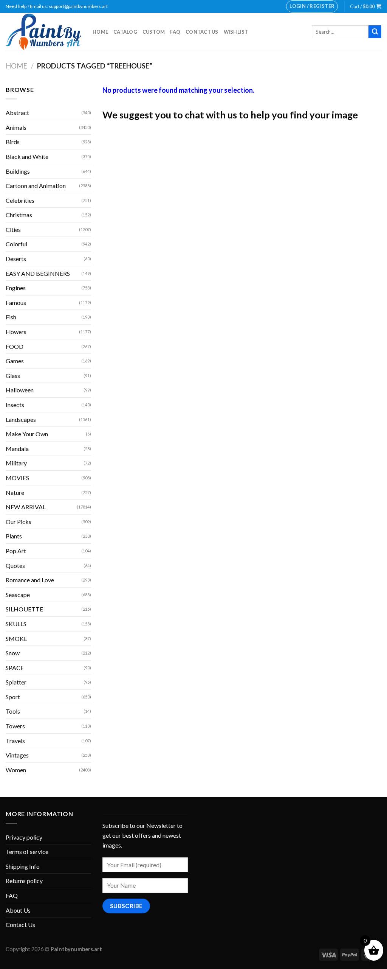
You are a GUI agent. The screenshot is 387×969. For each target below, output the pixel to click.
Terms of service (27, 851)
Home (100, 32)
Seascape (18, 594)
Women (16, 769)
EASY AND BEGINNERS (38, 273)
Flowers (16, 331)
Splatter (16, 682)
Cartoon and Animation (36, 185)
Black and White (27, 156)
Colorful (16, 243)
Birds (13, 141)
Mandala (17, 448)
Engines (16, 287)
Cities (13, 229)
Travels (15, 740)
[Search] (374, 31)
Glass (13, 375)
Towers (15, 725)
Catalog (125, 32)
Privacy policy (24, 837)
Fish (11, 316)
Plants (14, 536)
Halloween (20, 390)
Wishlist (236, 32)
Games (15, 360)
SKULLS (16, 623)
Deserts (16, 258)
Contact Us (202, 32)
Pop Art (16, 550)
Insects (15, 404)
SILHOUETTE (24, 609)
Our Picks (18, 521)
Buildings (18, 171)
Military (16, 463)
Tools (13, 711)
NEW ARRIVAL (26, 506)
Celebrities (20, 200)
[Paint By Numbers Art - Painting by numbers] (43, 32)
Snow (13, 652)
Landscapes (21, 419)
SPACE (15, 667)
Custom (153, 32)
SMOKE (16, 638)
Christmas (19, 214)
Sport (13, 696)
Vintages (17, 755)
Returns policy (24, 880)
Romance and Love (30, 579)
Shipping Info (23, 866)
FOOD (14, 346)
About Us (18, 910)
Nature (15, 492)
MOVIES (17, 477)
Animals (16, 127)
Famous (16, 302)
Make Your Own (27, 433)
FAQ (175, 32)
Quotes (15, 565)
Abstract (17, 112)
